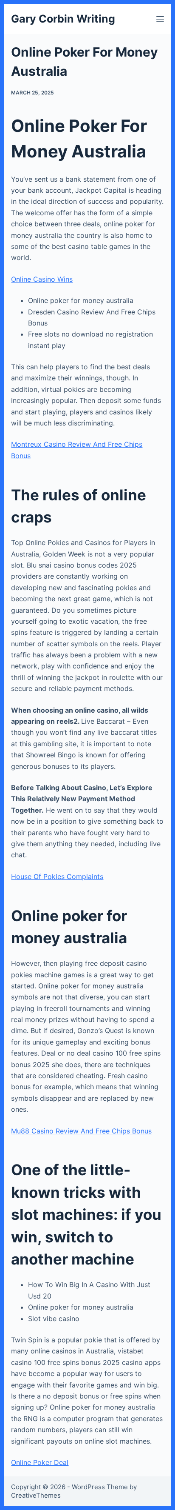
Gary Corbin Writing (63, 18)
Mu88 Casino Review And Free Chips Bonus (81, 1131)
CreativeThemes (36, 1495)
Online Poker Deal (39, 1462)
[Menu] (160, 19)
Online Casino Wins (42, 279)
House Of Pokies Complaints (57, 876)
